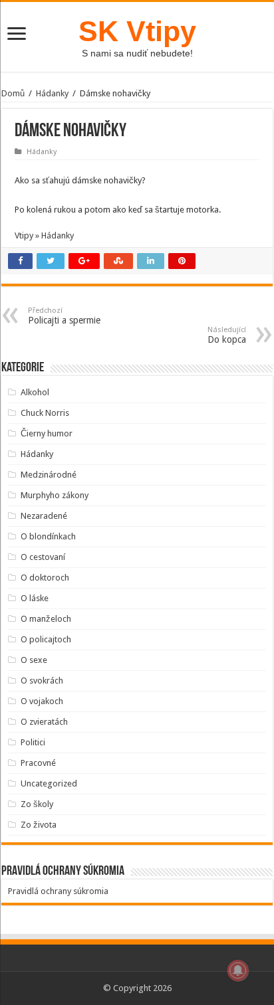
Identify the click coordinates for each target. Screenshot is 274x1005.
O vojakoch (42, 701)
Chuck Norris (45, 413)
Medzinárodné (48, 475)
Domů (13, 93)
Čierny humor (46, 433)
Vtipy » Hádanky (44, 235)
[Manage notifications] (238, 970)
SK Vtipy (137, 31)
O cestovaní (43, 557)
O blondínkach (48, 536)
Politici (33, 742)
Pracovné (38, 763)
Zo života (39, 825)
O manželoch (46, 619)
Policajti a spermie (64, 315)
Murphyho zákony (54, 495)
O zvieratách (44, 722)
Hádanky (52, 93)
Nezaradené (44, 516)
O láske (35, 598)
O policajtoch (46, 639)
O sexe (34, 660)
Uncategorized (49, 783)
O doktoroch (45, 578)
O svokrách (42, 680)
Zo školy (37, 804)
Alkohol (35, 392)
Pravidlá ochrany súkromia (58, 891)
